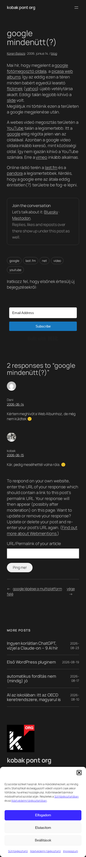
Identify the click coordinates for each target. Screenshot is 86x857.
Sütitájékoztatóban (66, 796)
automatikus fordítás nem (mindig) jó (31, 678)
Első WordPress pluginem (31, 662)
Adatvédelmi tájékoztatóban (29, 801)
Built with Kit (43, 338)
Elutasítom (43, 828)
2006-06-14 (15, 404)
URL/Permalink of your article (34, 543)
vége (71, 588)
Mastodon (21, 218)
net (44, 260)
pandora (15, 173)
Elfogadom (43, 815)
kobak (11, 451)
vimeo (41, 157)
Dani (10, 400)
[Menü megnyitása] (76, 7)
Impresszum (70, 851)
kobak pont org (21, 7)
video (57, 260)
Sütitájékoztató (18, 851)
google (13, 134)
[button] (79, 772)
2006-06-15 (15, 455)
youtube (15, 270)
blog (54, 53)
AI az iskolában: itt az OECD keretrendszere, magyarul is (34, 697)
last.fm (51, 167)
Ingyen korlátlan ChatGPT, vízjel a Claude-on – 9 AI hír (32, 645)
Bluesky (51, 212)
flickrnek (15, 88)
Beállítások (43, 840)
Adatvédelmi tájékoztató (45, 851)
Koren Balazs (16, 53)
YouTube (15, 128)
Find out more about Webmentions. (42, 530)
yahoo (31, 88)
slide (11, 100)
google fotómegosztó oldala (37, 68)
